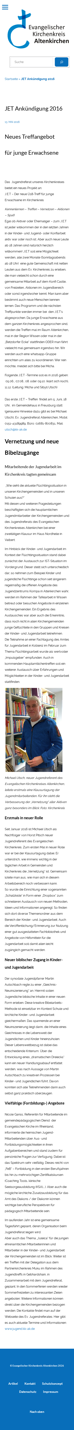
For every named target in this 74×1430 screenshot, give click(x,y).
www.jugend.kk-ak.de (20, 1329)
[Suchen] (61, 62)
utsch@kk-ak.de (16, 429)
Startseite (11, 79)
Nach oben (37, 1411)
